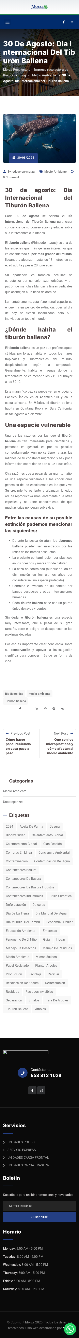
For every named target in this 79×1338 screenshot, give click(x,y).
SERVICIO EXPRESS (21, 1150)
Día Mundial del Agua (51, 913)
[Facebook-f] (64, 22)
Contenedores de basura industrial (30, 887)
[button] (7, 22)
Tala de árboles (57, 1000)
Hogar (60, 939)
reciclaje (35, 974)
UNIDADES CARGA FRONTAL (28, 1158)
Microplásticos (46, 957)
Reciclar (53, 974)
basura (55, 826)
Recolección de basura (22, 983)
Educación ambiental (21, 931)
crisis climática (60, 896)
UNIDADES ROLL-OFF (22, 1142)
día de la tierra (17, 913)
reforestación (55, 983)
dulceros (38, 905)
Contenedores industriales (24, 896)
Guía (46, 939)
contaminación (17, 861)
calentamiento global (47, 835)
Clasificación (52, 844)
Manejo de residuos (57, 948)
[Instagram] (72, 22)
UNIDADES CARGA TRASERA (28, 1165)
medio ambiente (39, 694)
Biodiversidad (14, 694)
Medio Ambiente (55, 171)
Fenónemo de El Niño (21, 939)
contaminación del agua (52, 861)
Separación (14, 1000)
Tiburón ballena (15, 701)
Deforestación (16, 905)
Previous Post (20, 733)
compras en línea (19, 852)
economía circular (59, 922)
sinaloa (34, 1000)
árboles (40, 1009)
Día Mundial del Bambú (23, 922)
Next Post (61, 733)
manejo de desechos (21, 948)
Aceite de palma (31, 826)
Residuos (12, 992)
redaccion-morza (23, 171)
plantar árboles (46, 965)
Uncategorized (13, 802)
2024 (9, 826)
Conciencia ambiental (54, 852)
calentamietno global (21, 844)
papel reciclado (17, 965)
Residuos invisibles (39, 992)
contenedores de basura (23, 879)
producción (14, 974)
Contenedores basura (21, 870)
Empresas (50, 931)
